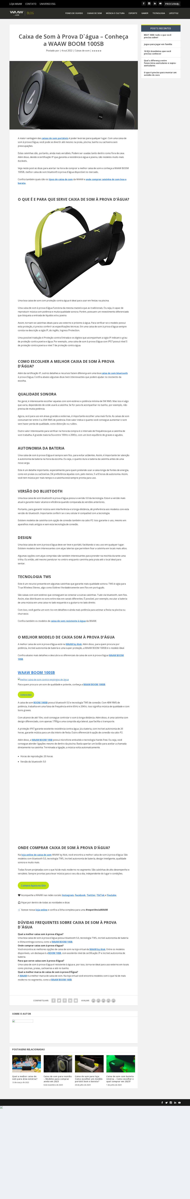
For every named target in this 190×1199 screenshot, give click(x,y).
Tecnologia (158, 13)
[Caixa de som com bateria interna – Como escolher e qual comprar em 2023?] (120, 1063)
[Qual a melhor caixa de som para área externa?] (26, 1063)
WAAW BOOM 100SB (36, 672)
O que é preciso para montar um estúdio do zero (160, 73)
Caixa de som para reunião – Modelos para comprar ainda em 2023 (58, 1079)
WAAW (23, 975)
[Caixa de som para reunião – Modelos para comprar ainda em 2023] (58, 1063)
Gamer (144, 13)
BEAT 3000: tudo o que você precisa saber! (157, 36)
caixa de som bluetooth (114, 373)
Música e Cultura (115, 13)
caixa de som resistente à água (68, 620)
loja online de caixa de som (36, 854)
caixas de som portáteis (55, 138)
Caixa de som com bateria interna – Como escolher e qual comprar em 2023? (120, 1079)
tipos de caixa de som (61, 179)
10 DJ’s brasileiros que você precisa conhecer (157, 52)
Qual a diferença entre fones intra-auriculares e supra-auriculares (160, 63)
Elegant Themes (31, 1102)
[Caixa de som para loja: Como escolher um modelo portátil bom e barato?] (89, 1063)
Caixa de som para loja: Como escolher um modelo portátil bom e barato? (89, 1079)
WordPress (61, 1102)
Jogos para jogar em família (158, 44)
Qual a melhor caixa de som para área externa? (24, 1077)
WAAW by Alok (74, 644)
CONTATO (30, 3)
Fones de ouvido (74, 13)
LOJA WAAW (15, 3)
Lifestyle (173, 13)
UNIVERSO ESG (47, 3)
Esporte (133, 13)
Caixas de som (94, 13)
